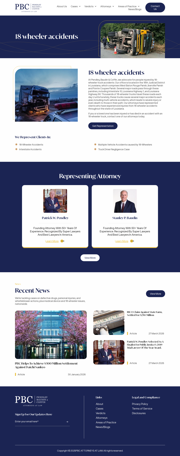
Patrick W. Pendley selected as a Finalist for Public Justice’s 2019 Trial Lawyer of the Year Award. (145, 344)
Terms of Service (142, 408)
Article (21, 374)
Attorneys (105, 6)
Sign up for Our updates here (33, 414)
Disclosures (139, 413)
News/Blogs (134, 9)
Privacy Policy (140, 404)
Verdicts (88, 6)
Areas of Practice (127, 6)
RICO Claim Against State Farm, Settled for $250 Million (144, 313)
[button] (90, 257)
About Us (62, 6)
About (99, 404)
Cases (74, 6)
